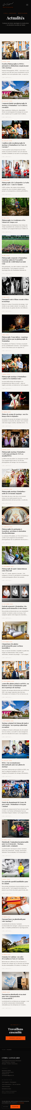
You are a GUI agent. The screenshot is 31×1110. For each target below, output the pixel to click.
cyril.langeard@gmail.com (8, 1075)
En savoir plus (21, 1102)
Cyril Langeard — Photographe (9, 1082)
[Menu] (27, 5)
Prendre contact (15, 1038)
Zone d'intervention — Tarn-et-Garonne (11, 1084)
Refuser (5, 1106)
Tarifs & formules (6, 1086)
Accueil (3, 1049)
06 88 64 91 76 (5, 1073)
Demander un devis (6, 1088)
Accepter (15, 1106)
